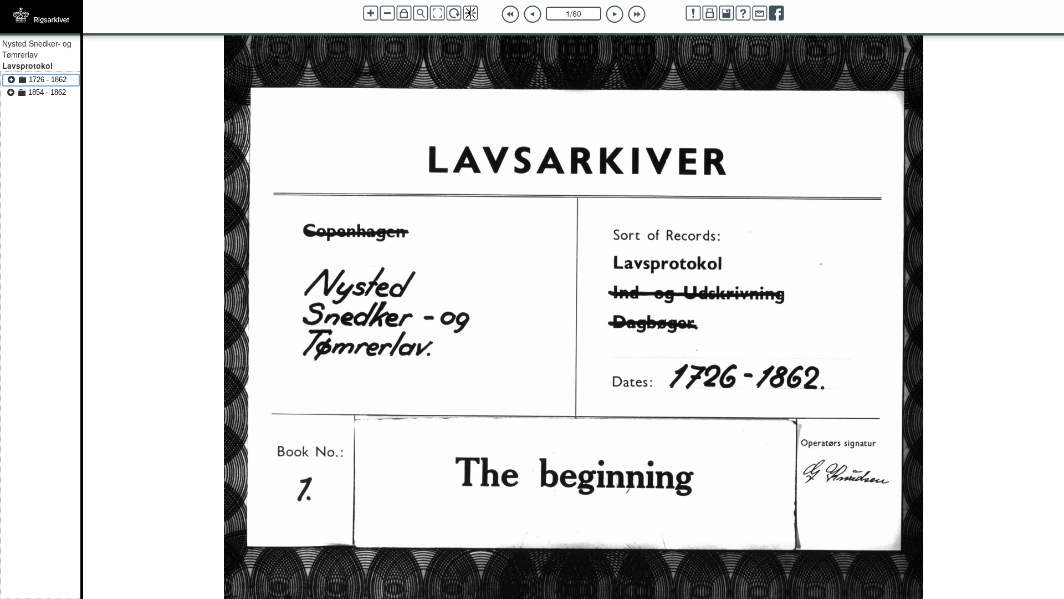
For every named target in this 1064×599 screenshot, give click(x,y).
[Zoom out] (387, 13)
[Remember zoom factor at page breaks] (404, 13)
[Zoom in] (370, 13)
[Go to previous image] (532, 14)
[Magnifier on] (420, 13)
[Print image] (710, 13)
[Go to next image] (614, 14)
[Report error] (693, 13)
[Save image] (726, 13)
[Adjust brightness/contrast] (470, 13)
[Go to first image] (510, 14)
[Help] (743, 13)
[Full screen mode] (437, 13)
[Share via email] (760, 13)
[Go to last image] (637, 14)
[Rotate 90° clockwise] (454, 13)
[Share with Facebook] (776, 13)
